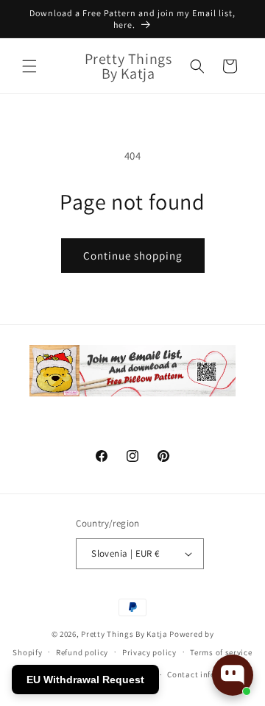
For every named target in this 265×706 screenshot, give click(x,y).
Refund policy (82, 652)
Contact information (207, 674)
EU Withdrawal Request (85, 679)
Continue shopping (133, 256)
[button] (29, 66)
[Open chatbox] (232, 675)
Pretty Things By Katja (124, 634)
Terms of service (221, 652)
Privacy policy (149, 652)
